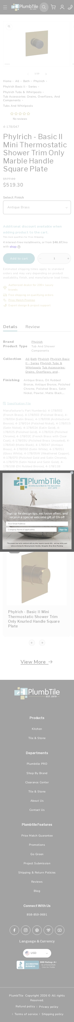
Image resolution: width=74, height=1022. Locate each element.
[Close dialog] (72, 472)
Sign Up (63, 529)
